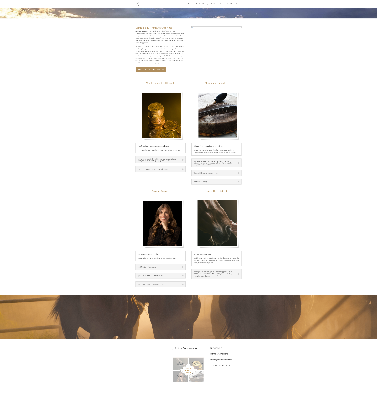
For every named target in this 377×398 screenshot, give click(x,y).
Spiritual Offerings (202, 4)
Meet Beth (214, 4)
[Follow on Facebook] (137, 348)
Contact (239, 4)
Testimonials (224, 4)
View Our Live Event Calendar (151, 69)
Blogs (232, 4)
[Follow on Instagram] (141, 348)
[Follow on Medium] (144, 348)
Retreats (191, 4)
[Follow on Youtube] (148, 348)
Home (184, 4)
